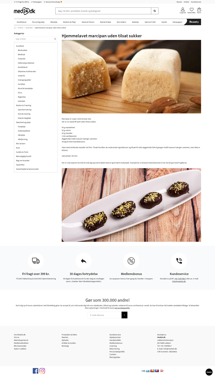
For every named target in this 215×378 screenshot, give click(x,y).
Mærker (65, 337)
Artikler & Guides (69, 343)
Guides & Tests (22, 152)
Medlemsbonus (115, 343)
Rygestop (22, 97)
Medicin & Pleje (69, 22)
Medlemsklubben (21, 343)
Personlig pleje (38, 22)
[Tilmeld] (124, 315)
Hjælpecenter (115, 337)
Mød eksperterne (21, 340)
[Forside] (15, 28)
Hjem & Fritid (150, 22)
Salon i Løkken (20, 348)
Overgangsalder (24, 80)
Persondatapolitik (117, 351)
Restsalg (65, 346)
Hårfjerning (22, 139)
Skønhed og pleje (23, 122)
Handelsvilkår (115, 340)
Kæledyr (135, 22)
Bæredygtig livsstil (23, 156)
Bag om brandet (22, 160)
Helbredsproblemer (26, 63)
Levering (113, 346)
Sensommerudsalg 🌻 (53, 2)
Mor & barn (20, 143)
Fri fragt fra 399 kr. (22, 2)
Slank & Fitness (88, 22)
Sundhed (20, 46)
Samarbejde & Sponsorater (27, 169)
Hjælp (209, 372)
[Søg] (154, 10)
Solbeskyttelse (24, 130)
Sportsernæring (24, 109)
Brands (179, 2)
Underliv (21, 75)
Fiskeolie (21, 58)
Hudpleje (22, 126)
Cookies (112, 354)
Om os (16, 337)
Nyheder (65, 340)
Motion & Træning (23, 105)
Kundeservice (196, 2)
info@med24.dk (179, 281)
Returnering (114, 348)
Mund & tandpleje (25, 88)
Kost (18, 147)
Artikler (186, 2)
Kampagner (37, 2)
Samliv (164, 22)
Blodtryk (21, 54)
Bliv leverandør (20, 346)
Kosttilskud (21, 22)
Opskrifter (29, 28)
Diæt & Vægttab (24, 118)
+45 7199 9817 (180, 278)
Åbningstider (114, 357)
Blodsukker (22, 50)
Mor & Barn (121, 22)
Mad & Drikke (105, 22)
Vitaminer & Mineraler (27, 71)
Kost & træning (24, 114)
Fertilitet (21, 84)
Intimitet (21, 101)
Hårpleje (53, 22)
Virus (20, 92)
